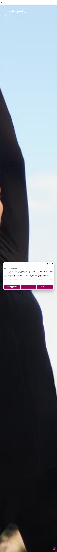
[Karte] (3, 2)
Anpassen (28, 286)
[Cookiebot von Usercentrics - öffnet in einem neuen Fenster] (48, 264)
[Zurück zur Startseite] (52, 2)
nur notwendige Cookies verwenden (12, 287)
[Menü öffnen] (1, 2)
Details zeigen (47, 282)
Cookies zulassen (44, 286)
